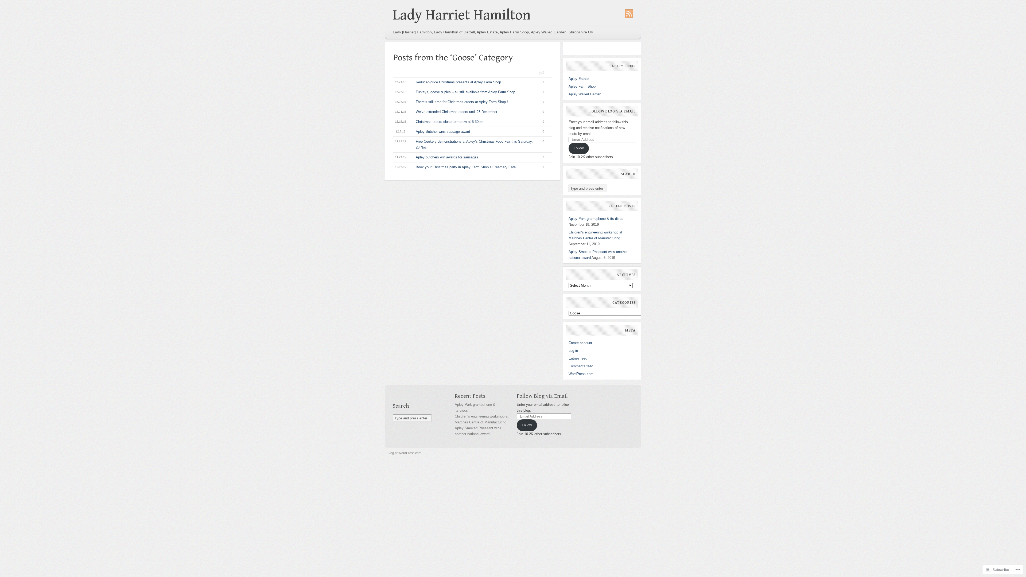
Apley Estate (579, 79)
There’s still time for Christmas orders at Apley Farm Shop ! (469, 102)
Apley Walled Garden (585, 94)
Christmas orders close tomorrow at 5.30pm (469, 122)
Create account (580, 343)
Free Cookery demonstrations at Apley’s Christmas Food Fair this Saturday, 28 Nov (469, 144)
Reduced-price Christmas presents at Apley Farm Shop (469, 82)
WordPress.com (581, 374)
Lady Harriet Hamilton (462, 15)
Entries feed (578, 358)
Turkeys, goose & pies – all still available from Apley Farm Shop (469, 92)
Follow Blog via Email (612, 111)
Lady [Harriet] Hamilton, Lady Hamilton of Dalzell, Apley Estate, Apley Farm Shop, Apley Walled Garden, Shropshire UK (493, 32)
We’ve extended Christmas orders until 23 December (469, 112)
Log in (573, 351)
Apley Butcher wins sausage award (470, 132)
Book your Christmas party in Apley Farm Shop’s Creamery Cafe (469, 167)
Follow (579, 148)
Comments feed (581, 366)
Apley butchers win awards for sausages (469, 157)
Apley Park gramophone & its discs (596, 219)
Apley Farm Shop (582, 86)
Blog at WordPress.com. (404, 453)
